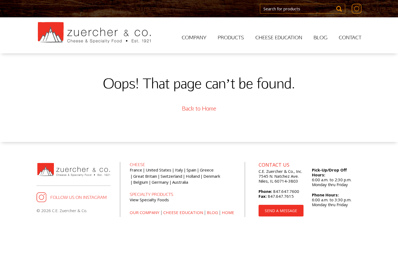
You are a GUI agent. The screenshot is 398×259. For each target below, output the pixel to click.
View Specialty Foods (149, 199)
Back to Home (199, 108)
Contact (350, 37)
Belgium (140, 182)
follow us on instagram (78, 197)
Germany (160, 182)
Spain (191, 170)
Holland (193, 176)
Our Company (144, 212)
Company (194, 37)
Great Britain (145, 176)
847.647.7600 (285, 191)
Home (228, 212)
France (136, 170)
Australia (180, 182)
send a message (281, 210)
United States (158, 170)
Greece (207, 170)
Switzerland (171, 176)
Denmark (211, 176)
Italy (179, 170)
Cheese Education (278, 37)
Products (231, 37)
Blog (320, 37)
